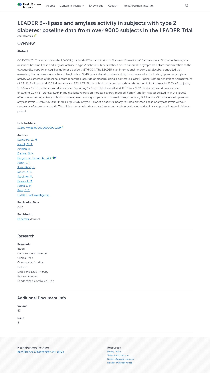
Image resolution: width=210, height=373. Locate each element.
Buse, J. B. (23, 190)
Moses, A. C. (24, 172)
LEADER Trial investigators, (33, 195)
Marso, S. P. (24, 185)
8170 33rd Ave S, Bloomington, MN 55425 (40, 351)
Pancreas (23, 219)
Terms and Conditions (118, 355)
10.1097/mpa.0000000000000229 (39, 127)
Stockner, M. (25, 176)
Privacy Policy (114, 352)
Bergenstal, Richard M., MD (34, 158)
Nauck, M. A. (25, 144)
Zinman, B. (24, 148)
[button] (186, 5)
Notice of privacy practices (120, 359)
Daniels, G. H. (25, 153)
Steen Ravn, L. (26, 167)
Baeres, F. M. (25, 181)
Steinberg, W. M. (27, 139)
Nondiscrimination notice (119, 363)
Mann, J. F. (23, 162)
